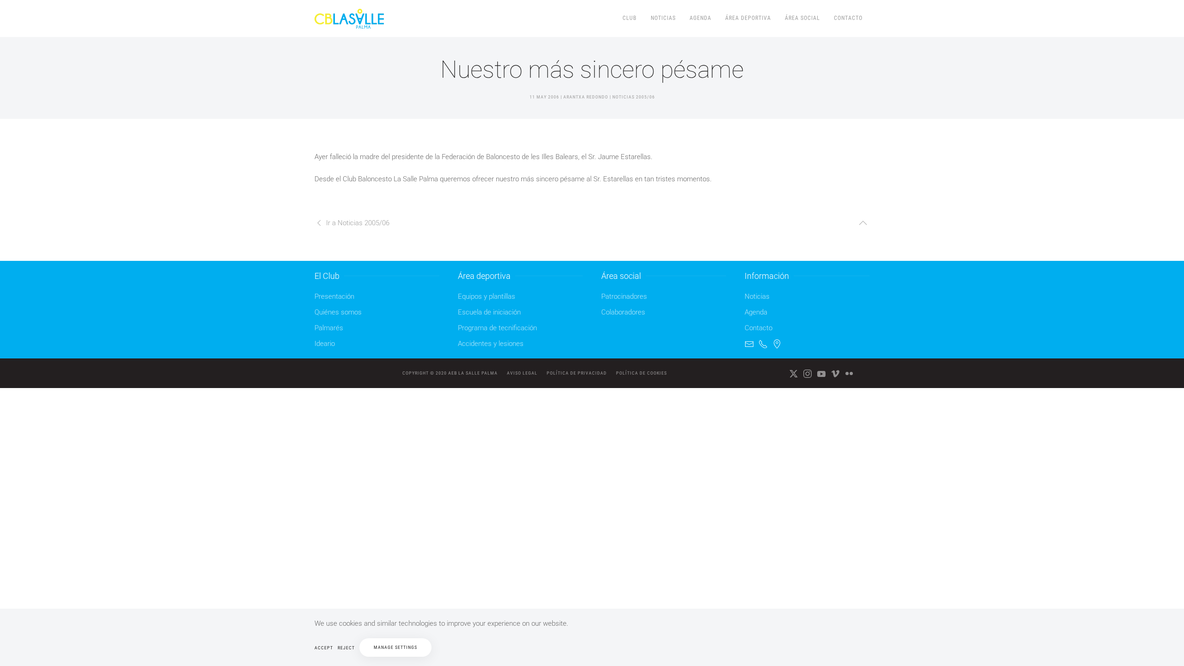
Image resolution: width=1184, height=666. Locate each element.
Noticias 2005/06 (633, 96)
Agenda (700, 18)
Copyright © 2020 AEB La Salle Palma (450, 373)
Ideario (324, 343)
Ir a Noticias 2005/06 (357, 223)
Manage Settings (395, 647)
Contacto (848, 18)
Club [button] (630, 18)
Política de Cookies (641, 373)
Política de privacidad (577, 373)
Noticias (663, 18)
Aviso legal (522, 373)
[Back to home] (350, 18)
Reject (346, 647)
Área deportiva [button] (748, 18)
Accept (323, 647)
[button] (863, 223)
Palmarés (328, 328)
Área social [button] (802, 18)
